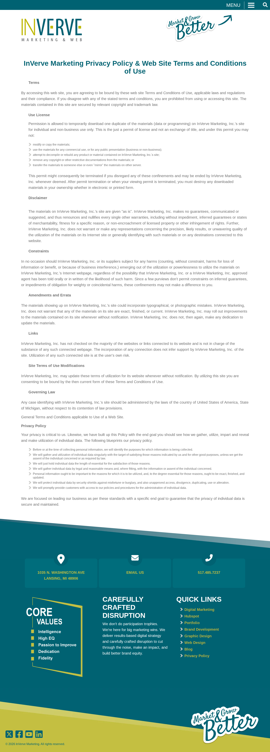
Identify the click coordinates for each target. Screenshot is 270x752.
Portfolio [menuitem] (192, 623)
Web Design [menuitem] (194, 643)
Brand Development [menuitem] (201, 629)
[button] (240, 5)
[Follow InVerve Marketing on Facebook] (19, 737)
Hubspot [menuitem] (191, 616)
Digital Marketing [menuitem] (199, 610)
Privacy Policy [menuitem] (196, 656)
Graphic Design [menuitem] (198, 636)
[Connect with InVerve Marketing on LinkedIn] (39, 737)
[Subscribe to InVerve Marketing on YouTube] (29, 737)
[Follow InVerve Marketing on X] (10, 737)
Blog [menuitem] (188, 649)
